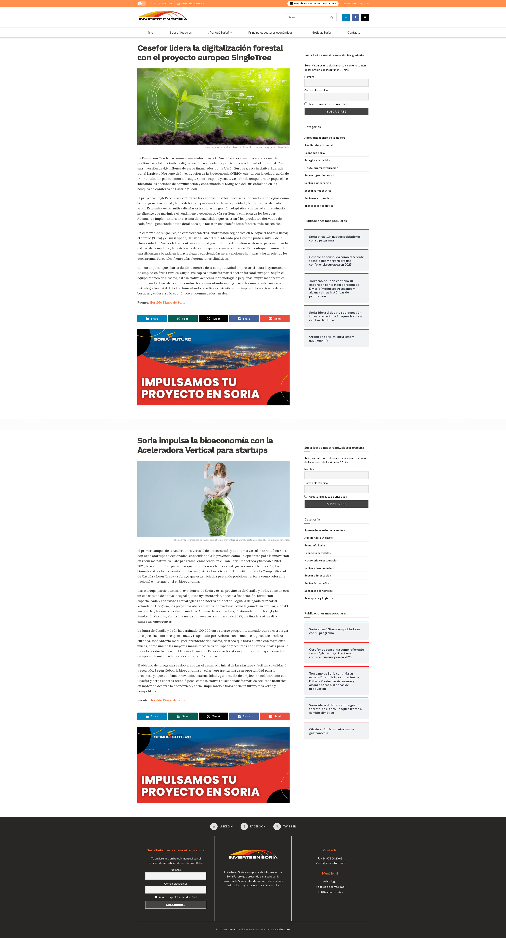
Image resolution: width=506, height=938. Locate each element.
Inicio (149, 32)
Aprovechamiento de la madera (325, 137)
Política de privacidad (330, 886)
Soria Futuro (230, 929)
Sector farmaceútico (317, 190)
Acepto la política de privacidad (327, 104)
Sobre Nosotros (181, 32)
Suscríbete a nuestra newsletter (314, 3)
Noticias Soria (321, 32)
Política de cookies (330, 892)
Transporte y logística (318, 205)
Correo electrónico (316, 90)
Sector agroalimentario (319, 175)
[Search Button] (333, 17)
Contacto (353, 32)
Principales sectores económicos (270, 32)
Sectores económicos (318, 198)
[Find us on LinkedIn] (346, 17)
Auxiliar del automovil (318, 145)
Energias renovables (317, 160)
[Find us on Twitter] (365, 17)
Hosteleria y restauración (321, 167)
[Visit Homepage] (162, 17)
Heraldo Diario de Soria (167, 302)
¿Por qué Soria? (218, 32)
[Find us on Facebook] (355, 17)
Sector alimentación (317, 183)
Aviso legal (330, 881)
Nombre (309, 76)
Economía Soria (314, 152)
